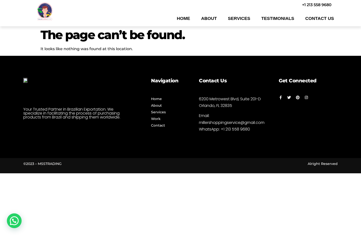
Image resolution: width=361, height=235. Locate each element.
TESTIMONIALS (277, 18)
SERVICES (239, 18)
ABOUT (209, 18)
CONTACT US (319, 18)
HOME (183, 18)
